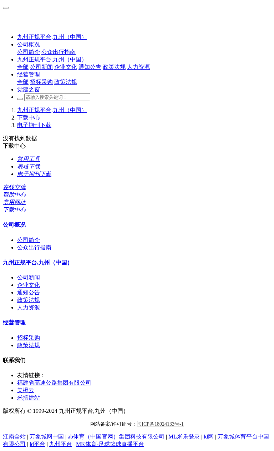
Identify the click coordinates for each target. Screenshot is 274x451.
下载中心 (28, 118)
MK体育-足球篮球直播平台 (110, 444)
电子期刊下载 (34, 125)
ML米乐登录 (184, 437)
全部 (23, 67)
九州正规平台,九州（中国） (52, 37)
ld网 (209, 437)
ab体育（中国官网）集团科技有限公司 (116, 437)
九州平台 (60, 444)
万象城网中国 (47, 437)
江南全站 (14, 437)
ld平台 (37, 444)
